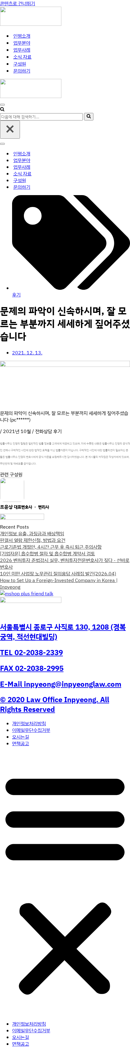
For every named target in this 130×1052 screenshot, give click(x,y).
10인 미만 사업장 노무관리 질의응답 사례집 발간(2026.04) (58, 573)
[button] (65, 884)
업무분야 (21, 42)
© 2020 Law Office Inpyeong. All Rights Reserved (54, 704)
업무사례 (21, 49)
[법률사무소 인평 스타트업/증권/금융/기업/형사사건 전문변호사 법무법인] (30, 24)
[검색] (2, 109)
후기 (16, 294)
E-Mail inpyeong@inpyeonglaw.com (60, 684)
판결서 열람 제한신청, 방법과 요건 (32, 540)
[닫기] (10, 129)
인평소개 (21, 35)
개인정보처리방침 (29, 723)
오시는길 (20, 736)
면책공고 (20, 743)
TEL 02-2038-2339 (31, 652)
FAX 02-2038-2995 (31, 668)
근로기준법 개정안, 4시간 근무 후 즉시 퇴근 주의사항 (51, 546)
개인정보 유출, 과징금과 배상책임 (32, 533)
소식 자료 (22, 56)
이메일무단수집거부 (31, 730)
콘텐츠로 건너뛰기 (17, 3)
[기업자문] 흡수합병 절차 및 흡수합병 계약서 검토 (47, 553)
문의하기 (21, 70)
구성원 (19, 63)
